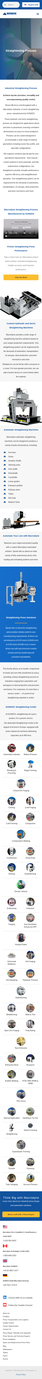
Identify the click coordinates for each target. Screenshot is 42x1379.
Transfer (11, 1168)
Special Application (12, 1118)
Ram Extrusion (21, 1048)
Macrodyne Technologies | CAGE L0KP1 (16, 1251)
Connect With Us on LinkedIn (20, 1298)
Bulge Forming (30, 770)
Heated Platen (21, 945)
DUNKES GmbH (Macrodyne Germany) (16, 1281)
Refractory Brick (11, 1065)
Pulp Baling (30, 1030)
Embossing (11, 908)
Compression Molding (21, 841)
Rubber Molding (11, 1081)
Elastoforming (30, 874)
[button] (38, 14)
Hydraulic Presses (30, 980)
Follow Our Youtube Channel (20, 1305)
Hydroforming (21, 998)
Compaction (30, 823)
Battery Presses (30, 754)
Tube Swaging (12, 1184)
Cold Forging (30, 807)
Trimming (30, 1168)
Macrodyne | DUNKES (10, 1266)
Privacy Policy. (21, 1374)
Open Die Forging (11, 1030)
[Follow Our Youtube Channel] (5, 1305)
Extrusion (30, 908)
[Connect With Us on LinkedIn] (5, 1297)
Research (30, 1065)
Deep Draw (30, 858)
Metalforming (11, 1015)
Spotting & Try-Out (30, 1118)
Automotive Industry (12, 754)
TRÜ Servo (21, 1101)
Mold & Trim (30, 1015)
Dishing (12, 874)
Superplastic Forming (21, 1152)
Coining (11, 807)
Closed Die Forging (21, 791)
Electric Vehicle (21, 891)
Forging (12, 924)
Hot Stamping (11, 980)
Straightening (11, 1134)
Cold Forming (11, 823)
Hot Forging (30, 961)
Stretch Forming (30, 1130)
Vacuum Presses (30, 1184)
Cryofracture (12, 858)
